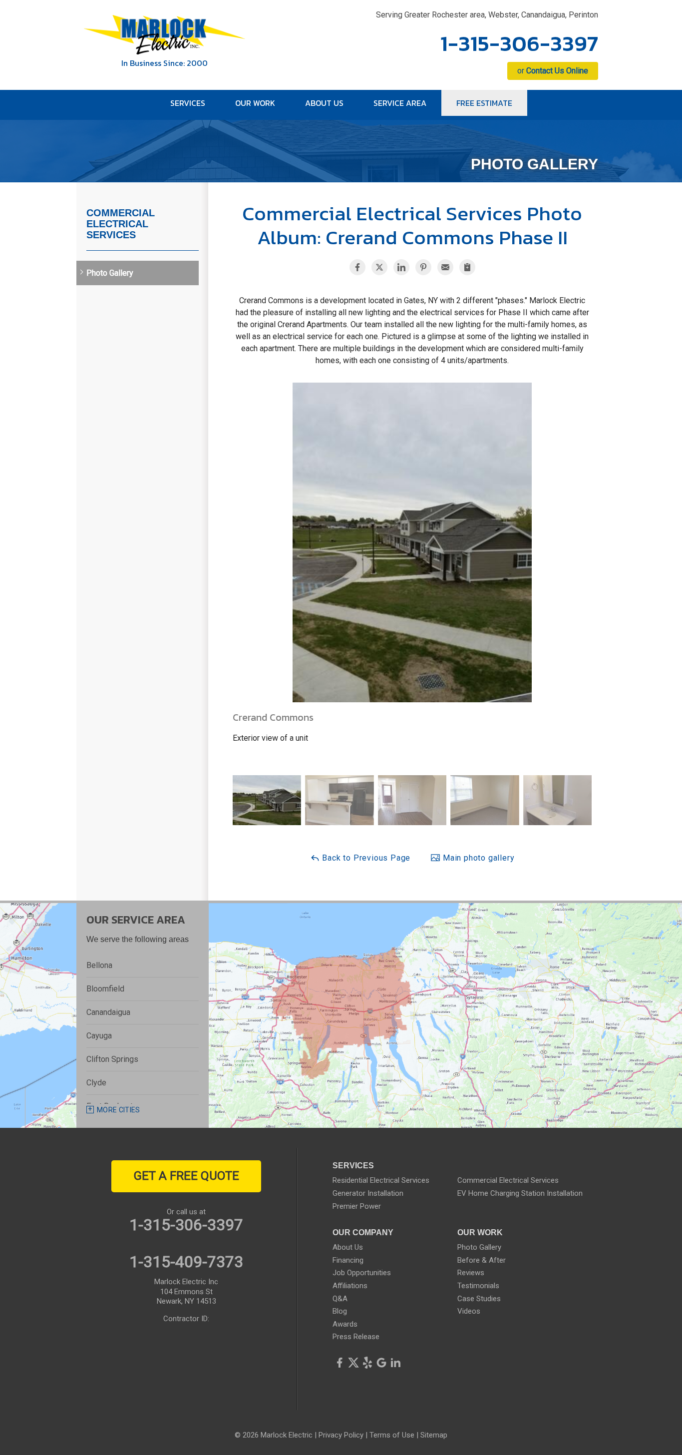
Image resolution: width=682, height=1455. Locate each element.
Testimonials (478, 1285)
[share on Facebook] (357, 267)
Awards (345, 1324)
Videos (468, 1311)
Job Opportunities (362, 1272)
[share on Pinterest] (423, 267)
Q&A (340, 1298)
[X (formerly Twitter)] (353, 1363)
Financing (348, 1260)
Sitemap (433, 1435)
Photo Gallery (109, 273)
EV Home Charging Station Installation (520, 1193)
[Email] (445, 267)
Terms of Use (391, 1435)
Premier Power (357, 1206)
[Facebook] (339, 1363)
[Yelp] (367, 1363)
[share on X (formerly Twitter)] (379, 267)
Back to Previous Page (365, 858)
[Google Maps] (381, 1363)
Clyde (96, 1082)
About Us (348, 1247)
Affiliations (350, 1285)
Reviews (470, 1272)
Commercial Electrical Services (120, 223)
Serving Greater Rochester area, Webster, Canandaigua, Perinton (487, 14)
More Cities (118, 1110)
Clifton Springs (112, 1059)
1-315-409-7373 (186, 1262)
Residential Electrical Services (381, 1180)
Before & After (481, 1260)
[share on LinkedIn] (401, 267)
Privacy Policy (341, 1435)
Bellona (99, 965)
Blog (340, 1311)
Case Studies (479, 1298)
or (552, 70)
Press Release (356, 1336)
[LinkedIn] (395, 1363)
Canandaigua (108, 1012)
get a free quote (186, 1176)
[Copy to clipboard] (467, 267)
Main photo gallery (477, 858)
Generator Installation (368, 1193)
